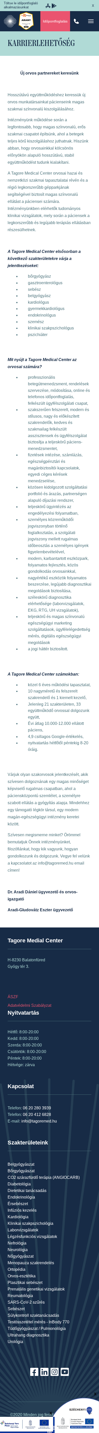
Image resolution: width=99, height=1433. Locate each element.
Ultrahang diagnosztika (28, 1335)
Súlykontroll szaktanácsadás (33, 1315)
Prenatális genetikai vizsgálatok (36, 1289)
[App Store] (48, 7)
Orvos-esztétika (22, 1276)
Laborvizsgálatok (23, 1230)
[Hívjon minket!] (76, 21)
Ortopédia (16, 1269)
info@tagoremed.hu (39, 1121)
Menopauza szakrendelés (31, 1263)
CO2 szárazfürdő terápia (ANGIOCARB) (44, 1177)
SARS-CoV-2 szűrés (26, 1302)
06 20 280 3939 (37, 1108)
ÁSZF (13, 997)
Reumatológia (20, 1296)
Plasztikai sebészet (25, 1282)
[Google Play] (54, 7)
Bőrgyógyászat (21, 1171)
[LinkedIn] (44, 1374)
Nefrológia (17, 1243)
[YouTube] (65, 1374)
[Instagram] (55, 1374)
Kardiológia (18, 1217)
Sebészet (16, 1309)
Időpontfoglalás (55, 21)
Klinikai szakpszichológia (30, 1223)
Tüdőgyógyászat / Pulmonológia (37, 1328)
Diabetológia (19, 1184)
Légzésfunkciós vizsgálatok (32, 1236)
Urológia (15, 1342)
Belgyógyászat (21, 1164)
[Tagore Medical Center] (10, 21)
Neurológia (18, 1250)
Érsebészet (18, 1204)
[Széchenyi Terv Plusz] (27, 1424)
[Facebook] (34, 1374)
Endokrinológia (21, 1197)
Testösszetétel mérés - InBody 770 (38, 1322)
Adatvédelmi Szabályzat (29, 1005)
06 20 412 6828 (37, 1114)
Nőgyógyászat (21, 1256)
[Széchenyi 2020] (73, 1415)
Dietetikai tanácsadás (27, 1190)
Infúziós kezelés (22, 1210)
